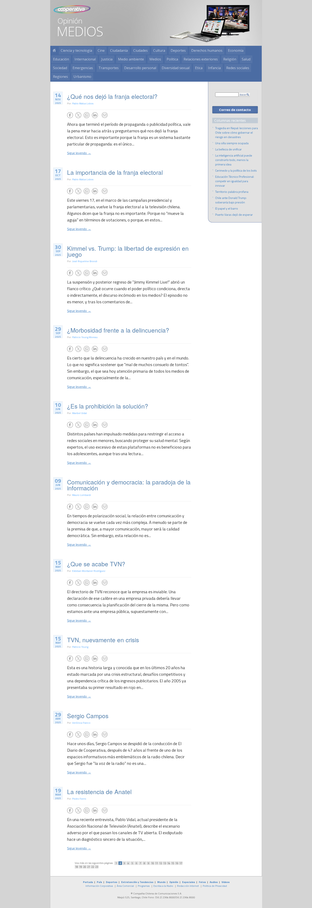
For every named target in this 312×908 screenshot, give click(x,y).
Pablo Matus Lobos (82, 103)
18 (76, 867)
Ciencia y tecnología (76, 50)
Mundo (161, 882)
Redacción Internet (188, 886)
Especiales (188, 882)
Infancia (214, 68)
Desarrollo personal (140, 68)
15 (172, 863)
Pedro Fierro (79, 799)
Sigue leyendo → (79, 152)
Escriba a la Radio (163, 886)
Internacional (85, 59)
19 (80, 867)
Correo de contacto (235, 110)
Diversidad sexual (176, 68)
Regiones (60, 76)
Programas (144, 886)
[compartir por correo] (105, 115)
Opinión (173, 882)
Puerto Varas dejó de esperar (234, 214)
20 (84, 867)
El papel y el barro (226, 208)
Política (172, 59)
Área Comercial (125, 886)
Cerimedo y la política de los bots (236, 170)
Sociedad (60, 68)
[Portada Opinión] (54, 51)
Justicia (106, 59)
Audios (214, 882)
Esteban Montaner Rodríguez (88, 571)
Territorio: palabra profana (231, 191)
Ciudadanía (119, 50)
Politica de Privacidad (215, 886)
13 (164, 863)
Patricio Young (80, 647)
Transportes (108, 68)
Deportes (178, 50)
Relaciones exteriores (201, 59)
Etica (198, 68)
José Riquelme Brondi (84, 261)
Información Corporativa (99, 886)
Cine (101, 50)
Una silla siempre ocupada (232, 143)
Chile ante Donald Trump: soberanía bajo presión (231, 200)
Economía (235, 50)
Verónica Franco (81, 723)
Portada (88, 882)
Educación (61, 59)
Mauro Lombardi (81, 495)
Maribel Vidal (79, 413)
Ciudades (140, 50)
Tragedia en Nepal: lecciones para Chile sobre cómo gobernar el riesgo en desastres (236, 132)
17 (180, 863)
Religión (229, 59)
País (99, 882)
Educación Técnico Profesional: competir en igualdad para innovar (234, 181)
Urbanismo (82, 76)
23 (96, 867)
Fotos (202, 882)
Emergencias (83, 68)
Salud (246, 59)
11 (156, 863)
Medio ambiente (131, 59)
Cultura (159, 50)
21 (88, 867)
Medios (155, 59)
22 (92, 867)
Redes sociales (237, 68)
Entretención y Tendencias (137, 882)
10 (152, 863)
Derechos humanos (206, 50)
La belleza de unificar (228, 149)
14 (168, 863)
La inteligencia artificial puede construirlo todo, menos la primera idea (233, 159)
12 (160, 863)
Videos (226, 882)
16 (176, 863)
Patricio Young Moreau (85, 337)
